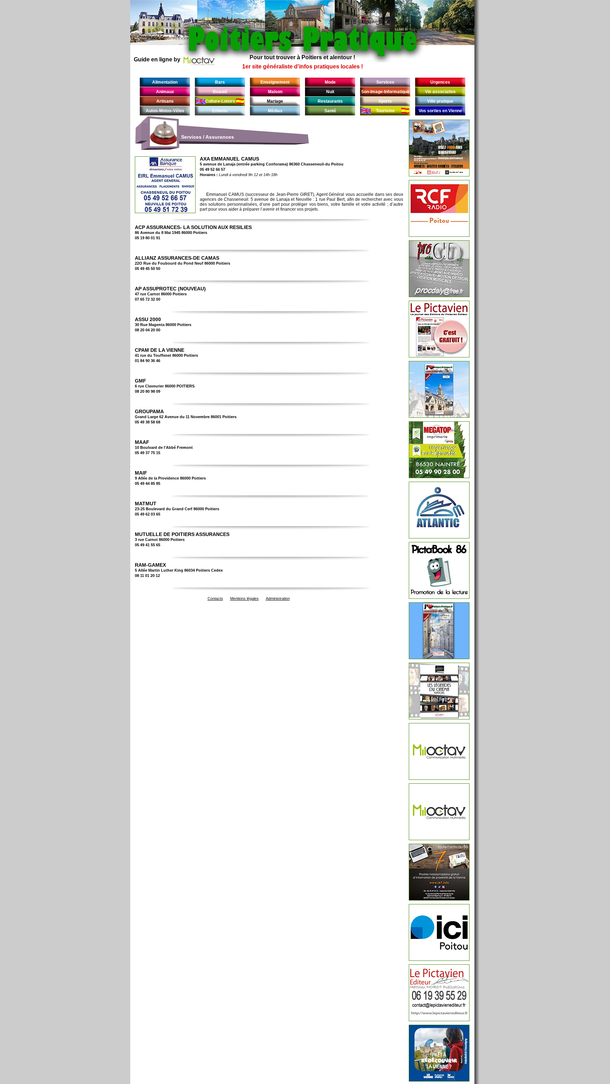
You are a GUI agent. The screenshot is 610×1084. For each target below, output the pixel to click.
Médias (275, 110)
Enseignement (275, 82)
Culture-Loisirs (220, 101)
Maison (275, 91)
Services (385, 82)
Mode (330, 82)
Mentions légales (244, 598)
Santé (330, 110)
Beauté (220, 91)
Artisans (165, 101)
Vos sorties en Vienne (440, 110)
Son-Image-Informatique (385, 91)
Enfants (220, 110)
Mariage (275, 101)
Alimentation (165, 82)
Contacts (215, 598)
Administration (278, 598)
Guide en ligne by (157, 59)
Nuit (330, 91)
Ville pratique (440, 101)
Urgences (440, 82)
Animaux (165, 91)
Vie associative (440, 91)
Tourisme (385, 110)
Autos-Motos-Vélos (165, 110)
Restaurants (330, 101)
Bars (220, 82)
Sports (385, 101)
